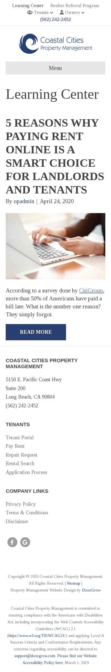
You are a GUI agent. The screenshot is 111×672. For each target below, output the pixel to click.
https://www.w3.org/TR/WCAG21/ (37, 636)
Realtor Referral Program (74, 5)
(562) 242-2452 (55, 19)
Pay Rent (15, 446)
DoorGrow (91, 590)
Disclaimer (17, 521)
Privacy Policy (21, 504)
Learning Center (28, 5)
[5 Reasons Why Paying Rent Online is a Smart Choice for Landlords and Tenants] (55, 245)
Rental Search (20, 463)
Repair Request (21, 455)
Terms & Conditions (27, 513)
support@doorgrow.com (35, 656)
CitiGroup (91, 290)
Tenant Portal (20, 437)
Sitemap (73, 583)
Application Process (26, 472)
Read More (36, 332)
